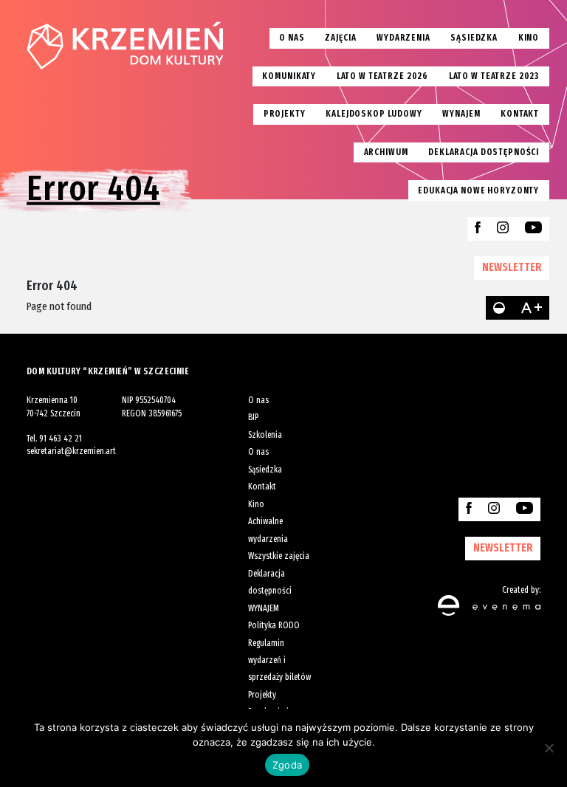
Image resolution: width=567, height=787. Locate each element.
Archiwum (386, 152)
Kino (528, 37)
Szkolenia (265, 435)
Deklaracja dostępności (483, 152)
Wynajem (461, 114)
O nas (291, 37)
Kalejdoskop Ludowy (374, 114)
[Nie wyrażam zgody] (548, 747)
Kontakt (520, 114)
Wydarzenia (403, 37)
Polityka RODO (274, 625)
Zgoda (287, 765)
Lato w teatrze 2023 (494, 76)
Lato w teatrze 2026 (382, 76)
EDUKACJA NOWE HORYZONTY (478, 190)
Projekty (285, 114)
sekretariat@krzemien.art (71, 451)
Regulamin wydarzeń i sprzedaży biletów (279, 660)
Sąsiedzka (474, 37)
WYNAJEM (263, 608)
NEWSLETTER (512, 267)
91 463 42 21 (60, 438)
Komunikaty (289, 76)
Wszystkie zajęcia (278, 556)
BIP (253, 417)
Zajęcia (340, 37)
